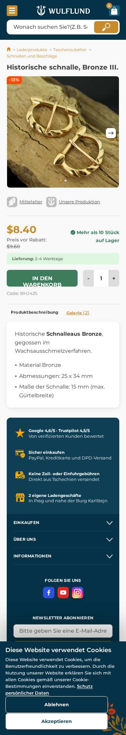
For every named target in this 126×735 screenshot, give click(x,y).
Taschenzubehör (70, 49)
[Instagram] (77, 592)
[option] (63, 133)
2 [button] (65, 181)
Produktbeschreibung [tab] (34, 312)
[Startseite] (9, 49)
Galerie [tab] (78, 313)
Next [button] (111, 133)
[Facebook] (48, 592)
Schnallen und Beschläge (32, 56)
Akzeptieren (56, 721)
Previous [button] (15, 133)
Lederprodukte (32, 49)
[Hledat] (106, 27)
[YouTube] (63, 592)
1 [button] (60, 181)
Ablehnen (56, 705)
